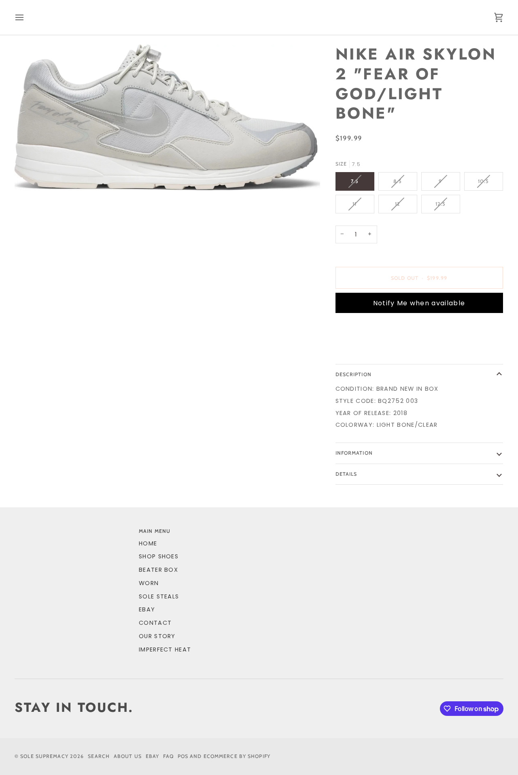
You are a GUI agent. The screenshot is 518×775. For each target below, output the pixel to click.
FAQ (168, 756)
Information (354, 453)
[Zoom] (167, 118)
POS (183, 756)
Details (346, 474)
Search (99, 756)
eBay (147, 609)
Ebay (152, 756)
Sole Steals (159, 596)
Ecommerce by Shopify (237, 756)
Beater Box (158, 570)
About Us (128, 756)
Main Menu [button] (154, 531)
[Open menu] (27, 17)
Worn (149, 583)
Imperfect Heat (165, 649)
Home (148, 543)
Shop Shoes (158, 556)
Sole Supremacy (44, 756)
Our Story (157, 636)
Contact (155, 623)
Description (353, 374)
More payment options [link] (375, 351)
